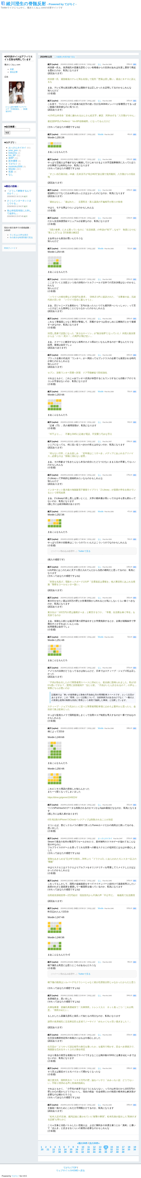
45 (100, 1152)
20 (42, 1149)
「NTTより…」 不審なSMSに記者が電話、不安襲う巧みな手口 (80, 434)
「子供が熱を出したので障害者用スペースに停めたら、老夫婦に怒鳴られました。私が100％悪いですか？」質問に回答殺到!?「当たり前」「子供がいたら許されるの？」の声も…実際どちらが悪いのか (92, 685)
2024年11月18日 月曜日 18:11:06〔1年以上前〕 (79, 962)
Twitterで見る (84, 551)
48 (117, 1152)
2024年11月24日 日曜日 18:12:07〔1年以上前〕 (79, 279)
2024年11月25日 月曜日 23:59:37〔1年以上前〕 (79, 134)
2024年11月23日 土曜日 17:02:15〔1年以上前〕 (79, 422)
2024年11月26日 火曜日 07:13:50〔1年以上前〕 (79, 101)
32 (111, 1149)
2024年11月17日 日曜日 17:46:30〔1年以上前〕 (79, 1035)
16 (117, 1147)
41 (77, 1152)
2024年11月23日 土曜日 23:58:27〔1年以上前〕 (79, 392)
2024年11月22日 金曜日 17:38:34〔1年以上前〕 (79, 539)
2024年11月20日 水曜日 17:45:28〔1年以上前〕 (79, 805)
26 (77, 1149)
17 (123, 1147)
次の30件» (94, 1143)
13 (100, 1147)
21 (48, 1149)
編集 (134, 64)
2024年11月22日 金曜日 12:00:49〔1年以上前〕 (79, 567)
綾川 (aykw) (53, 64)
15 (111, 1147)
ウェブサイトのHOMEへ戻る (70, 1170)
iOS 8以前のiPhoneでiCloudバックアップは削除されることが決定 (80, 819)
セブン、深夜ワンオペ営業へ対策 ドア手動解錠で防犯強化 (77, 372)
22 (53, 1149)
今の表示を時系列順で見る (21, 237)
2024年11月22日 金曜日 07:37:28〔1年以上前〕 (79, 598)
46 (106, 1152)
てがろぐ (15, 1176)
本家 (12, 69)
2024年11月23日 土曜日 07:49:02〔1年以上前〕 (79, 475)
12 (94, 1147)
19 (135, 1147)
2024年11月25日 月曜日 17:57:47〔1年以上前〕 (79, 159)
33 (117, 1149)
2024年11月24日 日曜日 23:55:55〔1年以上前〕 (79, 249)
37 (53, 1152)
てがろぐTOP (70, 1167)
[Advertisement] (70, 29)
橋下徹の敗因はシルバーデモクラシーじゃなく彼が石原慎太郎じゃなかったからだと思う (92, 982)
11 (88, 1147)
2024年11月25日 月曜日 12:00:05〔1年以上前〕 (79, 190)
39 (65, 1152)
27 (82, 1149)
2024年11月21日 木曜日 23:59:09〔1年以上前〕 (79, 637)
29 (94, 1149)
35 (129, 1149)
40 (71, 1152)
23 (59, 1149)
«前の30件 (82, 1143)
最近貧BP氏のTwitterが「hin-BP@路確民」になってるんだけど (79, 121)
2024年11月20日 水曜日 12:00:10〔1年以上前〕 (79, 838)
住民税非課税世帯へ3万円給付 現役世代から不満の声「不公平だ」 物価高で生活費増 (91, 895)
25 (71, 1149)
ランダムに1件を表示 (19, 235)
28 (88, 1149)
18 (129, 1147)
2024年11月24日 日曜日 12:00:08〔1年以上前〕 (79, 319)
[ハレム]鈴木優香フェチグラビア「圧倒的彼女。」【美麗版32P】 (16, 109)
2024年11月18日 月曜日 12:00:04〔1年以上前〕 (79, 996)
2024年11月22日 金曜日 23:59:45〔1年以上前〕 (79, 512)
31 (106, 1149)
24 (65, 1149)
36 (134, 1149)
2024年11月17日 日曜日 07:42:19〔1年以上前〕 (79, 1105)
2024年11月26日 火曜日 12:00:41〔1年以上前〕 (79, 64)
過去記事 (14, 72)
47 (111, 1152)
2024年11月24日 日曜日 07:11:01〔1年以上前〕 (79, 355)
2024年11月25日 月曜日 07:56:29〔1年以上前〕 (79, 218)
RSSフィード (10, 248)
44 (94, 1152)
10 (83, 1147)
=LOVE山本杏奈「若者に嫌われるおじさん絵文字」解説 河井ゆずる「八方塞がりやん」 (92, 115)
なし (99, 64)
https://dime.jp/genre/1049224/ (62, 797)
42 (82, 1152)
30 (100, 1149)
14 (106, 1147)
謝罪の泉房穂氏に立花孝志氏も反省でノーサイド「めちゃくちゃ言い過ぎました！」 (89, 1021)
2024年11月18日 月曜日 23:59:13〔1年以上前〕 (79, 908)
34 (123, 1149)
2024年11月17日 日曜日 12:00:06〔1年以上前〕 (79, 1068)
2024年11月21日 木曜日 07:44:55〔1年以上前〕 (79, 668)
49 (123, 1152)
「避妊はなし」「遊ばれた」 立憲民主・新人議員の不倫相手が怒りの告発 (85, 202)
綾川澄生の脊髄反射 (41, 3)
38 (59, 1152)
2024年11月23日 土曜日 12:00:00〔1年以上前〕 (79, 441)
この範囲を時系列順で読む (64, 57)
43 (88, 1152)
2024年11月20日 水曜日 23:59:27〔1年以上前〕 (79, 728)
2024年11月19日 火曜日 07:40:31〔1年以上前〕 (79, 881)
